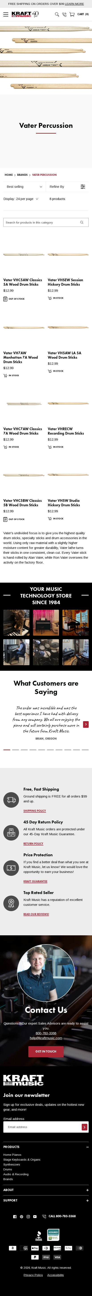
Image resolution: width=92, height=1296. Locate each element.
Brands (8, 1179)
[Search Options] (81, 222)
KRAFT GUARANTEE (35, 881)
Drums (7, 1169)
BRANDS (22, 175)
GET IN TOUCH (46, 1051)
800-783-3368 (46, 1033)
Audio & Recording (16, 1174)
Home (9, 175)
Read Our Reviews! (36, 914)
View (33, 266)
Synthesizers (11, 1164)
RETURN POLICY (33, 844)
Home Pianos (12, 1154)
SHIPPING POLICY (34, 811)
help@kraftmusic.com (46, 1038)
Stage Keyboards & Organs (21, 1159)
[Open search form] (57, 14)
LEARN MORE (74, 4)
